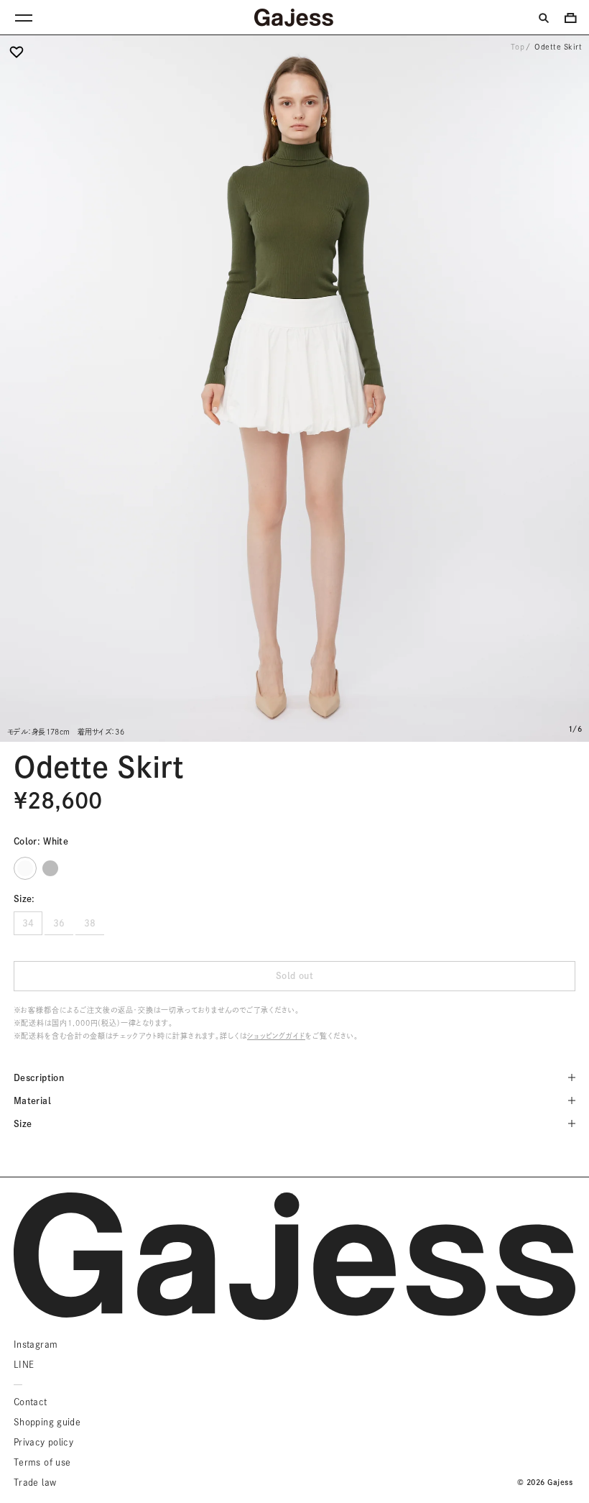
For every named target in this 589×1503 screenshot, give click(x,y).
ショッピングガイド (276, 1035)
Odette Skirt (558, 46)
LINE (24, 1364)
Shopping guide (47, 1421)
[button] (16, 57)
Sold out (294, 975)
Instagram (35, 1344)
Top (518, 46)
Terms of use (42, 1462)
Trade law (35, 1482)
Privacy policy (43, 1442)
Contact (30, 1401)
